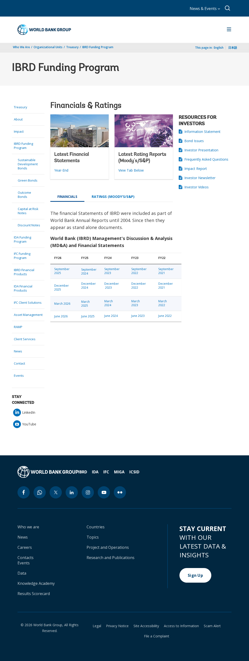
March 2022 (162, 303)
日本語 (232, 48)
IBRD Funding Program (97, 47)
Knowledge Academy (36, 583)
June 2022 (165, 316)
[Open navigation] (229, 29)
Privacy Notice (117, 626)
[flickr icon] (120, 492)
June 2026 (61, 316)
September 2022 (139, 271)
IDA (95, 472)
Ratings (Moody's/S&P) (113, 196)
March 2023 (135, 303)
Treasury (72, 47)
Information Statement (202, 131)
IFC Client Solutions (28, 302)
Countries (96, 527)
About (18, 119)
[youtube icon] (104, 492)
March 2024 (108, 303)
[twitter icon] (56, 492)
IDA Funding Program (22, 239)
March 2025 (85, 304)
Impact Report (195, 168)
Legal (97, 626)
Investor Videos (196, 187)
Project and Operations (108, 547)
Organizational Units (48, 47)
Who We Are (21, 47)
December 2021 (165, 286)
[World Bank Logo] (44, 29)
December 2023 (112, 286)
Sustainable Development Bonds (28, 164)
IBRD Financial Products (24, 272)
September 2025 (62, 271)
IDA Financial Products (23, 288)
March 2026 (62, 304)
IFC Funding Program (22, 255)
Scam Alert (212, 626)
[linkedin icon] (72, 492)
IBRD (82, 472)
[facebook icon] (24, 492)
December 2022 (138, 286)
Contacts (26, 557)
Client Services (25, 339)
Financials (67, 196)
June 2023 (138, 316)
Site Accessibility (146, 626)
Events (19, 375)
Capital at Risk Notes (28, 211)
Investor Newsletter (199, 177)
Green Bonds (27, 180)
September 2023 (112, 271)
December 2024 (89, 286)
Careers (25, 547)
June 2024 (111, 316)
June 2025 (88, 316)
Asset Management (28, 314)
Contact (19, 363)
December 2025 (62, 288)
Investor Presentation (201, 150)
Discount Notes (29, 225)
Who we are (28, 527)
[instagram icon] (88, 492)
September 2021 (166, 271)
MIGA (119, 472)
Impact (19, 131)
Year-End (61, 170)
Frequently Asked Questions (206, 159)
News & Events (204, 8)
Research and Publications (110, 557)
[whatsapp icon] (40, 492)
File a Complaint (156, 636)
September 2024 (89, 271)
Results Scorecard (34, 593)
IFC (106, 472)
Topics (93, 537)
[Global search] (227, 8)
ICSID (134, 472)
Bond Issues (194, 140)
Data (22, 573)
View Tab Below (131, 170)
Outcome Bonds (24, 194)
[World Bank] (48, 472)
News (18, 351)
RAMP (18, 327)
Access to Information (181, 626)
